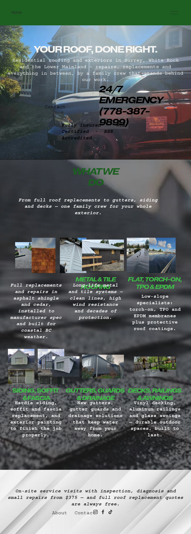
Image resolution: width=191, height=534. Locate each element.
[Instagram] (95, 512)
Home (16, 12)
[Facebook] (103, 512)
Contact (55, 106)
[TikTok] (110, 512)
